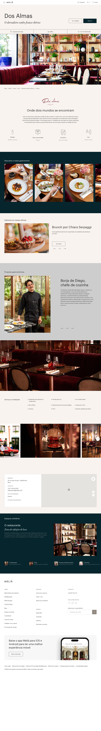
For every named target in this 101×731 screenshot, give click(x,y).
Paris (19, 88)
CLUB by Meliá (8, 604)
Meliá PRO (39, 613)
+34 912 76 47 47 (72, 593)
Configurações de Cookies (67, 666)
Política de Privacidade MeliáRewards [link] (36, 666)
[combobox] (89, 2)
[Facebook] (69, 603)
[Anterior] (54, 248)
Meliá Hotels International (11, 593)
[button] (69, 490)
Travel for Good (8, 619)
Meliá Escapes (8, 600)
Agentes (38, 620)
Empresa (38, 609)
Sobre (6, 589)
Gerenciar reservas (41, 593)
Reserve (90, 21)
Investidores (7, 616)
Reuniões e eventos (41, 624)
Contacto (70, 589)
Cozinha (37, 88)
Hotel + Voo (39, 597)
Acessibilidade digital (82, 666)
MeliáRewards (8, 597)
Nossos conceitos (9, 612)
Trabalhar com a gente (10, 623)
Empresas (39, 616)
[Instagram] (72, 603)
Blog (5, 608)
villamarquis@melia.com (15, 490)
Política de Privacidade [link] (18, 666)
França (14, 88)
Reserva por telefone (42, 600)
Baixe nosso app (15, 654)
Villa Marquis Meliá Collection (27, 88)
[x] (76, 603)
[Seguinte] (64, 248)
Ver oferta (58, 244)
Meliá (5, 88)
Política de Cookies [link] (53, 666)
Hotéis (9, 88)
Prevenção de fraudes (10, 627)
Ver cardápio (75, 21)
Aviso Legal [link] (7, 666)
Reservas (38, 589)
